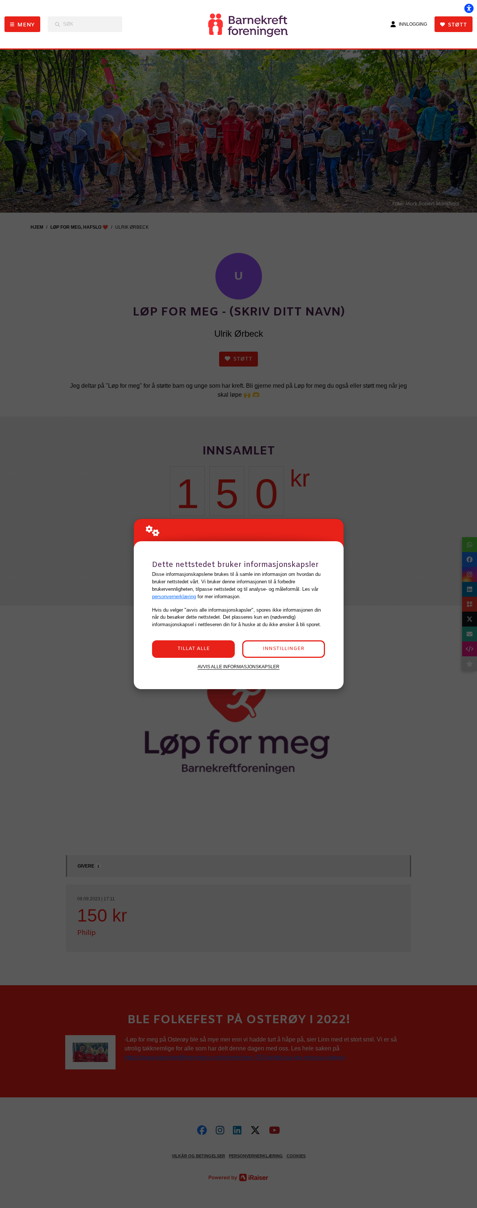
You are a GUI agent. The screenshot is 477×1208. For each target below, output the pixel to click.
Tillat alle (193, 649)
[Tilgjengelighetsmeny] (468, 8)
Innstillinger (283, 649)
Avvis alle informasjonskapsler (238, 666)
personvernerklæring (174, 596)
